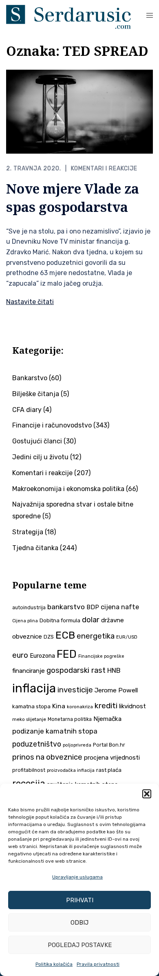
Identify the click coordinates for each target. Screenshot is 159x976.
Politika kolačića (54, 964)
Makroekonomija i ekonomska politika (68, 489)
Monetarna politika (70, 719)
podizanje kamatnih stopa (54, 731)
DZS (49, 637)
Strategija (27, 532)
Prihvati (79, 900)
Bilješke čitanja (35, 394)
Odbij (79, 922)
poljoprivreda (77, 745)
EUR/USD (126, 637)
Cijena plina (25, 620)
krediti (106, 705)
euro (20, 655)
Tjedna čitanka (35, 548)
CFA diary (27, 410)
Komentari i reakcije (104, 168)
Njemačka (107, 719)
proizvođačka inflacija (71, 770)
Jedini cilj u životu (40, 457)
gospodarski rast (76, 670)
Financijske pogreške (101, 656)
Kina (58, 706)
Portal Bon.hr (109, 745)
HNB (114, 670)
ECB (65, 635)
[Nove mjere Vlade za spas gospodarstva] (79, 111)
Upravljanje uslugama (77, 877)
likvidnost (132, 706)
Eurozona (42, 655)
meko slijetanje (29, 719)
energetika (96, 636)
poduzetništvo (36, 744)
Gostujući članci (37, 441)
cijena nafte (120, 607)
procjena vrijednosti (112, 757)
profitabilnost (28, 770)
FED (67, 654)
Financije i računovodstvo (52, 425)
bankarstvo (66, 607)
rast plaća (108, 770)
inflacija (34, 688)
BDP (92, 607)
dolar (90, 619)
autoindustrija (29, 607)
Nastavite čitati (30, 302)
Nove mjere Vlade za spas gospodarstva (72, 198)
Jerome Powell (116, 690)
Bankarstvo (29, 378)
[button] (147, 794)
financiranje (28, 670)
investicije (75, 689)
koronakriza (80, 706)
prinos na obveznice (47, 757)
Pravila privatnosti (98, 964)
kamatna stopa (31, 706)
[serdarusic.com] (68, 16)
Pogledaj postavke (80, 945)
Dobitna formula (60, 620)
